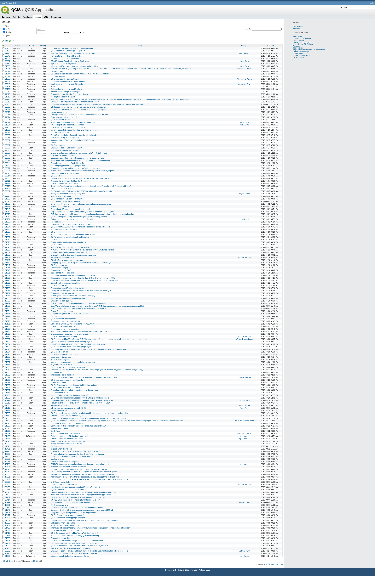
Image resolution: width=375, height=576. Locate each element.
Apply (6, 40)
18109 (7, 464)
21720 (7, 329)
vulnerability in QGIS (59, 405)
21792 (7, 293)
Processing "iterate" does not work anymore (68, 125)
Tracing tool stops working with (63, 97)
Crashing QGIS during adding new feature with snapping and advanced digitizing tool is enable (88, 418)
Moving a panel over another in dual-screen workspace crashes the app (79, 115)
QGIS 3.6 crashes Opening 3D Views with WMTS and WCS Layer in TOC (80, 546)
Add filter (248, 29)
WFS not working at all (60, 505)
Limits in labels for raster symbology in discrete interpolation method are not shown (83, 492)
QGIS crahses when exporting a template (67, 199)
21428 (7, 433)
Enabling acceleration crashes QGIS (65, 433)
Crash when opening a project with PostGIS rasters (71, 224)
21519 (7, 122)
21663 (7, 367)
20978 (7, 553)
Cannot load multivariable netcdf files (65, 283)
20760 (7, 48)
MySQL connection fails (60, 482)
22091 (7, 143)
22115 (7, 115)
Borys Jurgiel (244, 502)
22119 (7, 92)
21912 (7, 245)
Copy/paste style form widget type (64, 484)
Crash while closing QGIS (61, 270)
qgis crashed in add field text (62, 273)
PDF (281, 564)
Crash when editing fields (61, 538)
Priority (43, 45)
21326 (7, 250)
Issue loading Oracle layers (62, 357)
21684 (7, 352)
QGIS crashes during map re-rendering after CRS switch (73, 275)
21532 (7, 495)
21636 (7, 380)
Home (3, 3)
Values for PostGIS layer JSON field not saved (69, 441)
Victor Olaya (244, 61)
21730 (7, 319)
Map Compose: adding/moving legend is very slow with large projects (78, 308)
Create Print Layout (58, 382)
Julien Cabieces (244, 377)
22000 (7, 194)
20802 (7, 459)
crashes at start (57, 71)
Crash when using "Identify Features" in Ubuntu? (70, 94)
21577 (7, 421)
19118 (7, 102)
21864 (7, 268)
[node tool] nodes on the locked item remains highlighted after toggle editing (81, 495)
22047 (7, 155)
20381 (7, 339)
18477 (7, 515)
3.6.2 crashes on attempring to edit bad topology (70, 237)
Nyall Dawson (244, 53)
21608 (7, 398)
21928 (7, 206)
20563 (7, 482)
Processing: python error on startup (65, 329)
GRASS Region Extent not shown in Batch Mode (70, 61)
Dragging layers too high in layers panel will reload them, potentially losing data (82, 263)
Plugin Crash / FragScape (61, 196)
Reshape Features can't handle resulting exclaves (71, 548)
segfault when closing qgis (61, 449)
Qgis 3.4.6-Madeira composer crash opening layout (71, 342)
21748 (7, 314)
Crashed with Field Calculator (62, 155)
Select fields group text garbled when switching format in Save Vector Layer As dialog (84, 520)
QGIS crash (55, 240)
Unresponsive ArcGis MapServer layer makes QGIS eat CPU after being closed (82, 400)
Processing (297, 46)
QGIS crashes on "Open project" (63, 319)
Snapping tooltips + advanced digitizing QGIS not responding (75, 536)
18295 (7, 59)
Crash (53, 143)
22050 (7, 153)
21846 (7, 270)
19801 (7, 505)
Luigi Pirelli (244, 219)
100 (37, 561)
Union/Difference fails (59, 411)
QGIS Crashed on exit (59, 352)
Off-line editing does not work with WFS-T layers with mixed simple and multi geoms (84, 472)
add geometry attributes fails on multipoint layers (70, 556)
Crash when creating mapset (62, 293)
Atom (272, 564)
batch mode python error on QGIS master (67, 84)
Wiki (46, 17)
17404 (7, 467)
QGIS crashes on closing (60, 120)
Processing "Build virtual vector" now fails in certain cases (73, 122)
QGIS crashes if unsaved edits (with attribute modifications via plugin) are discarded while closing (89, 413)
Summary (296, 28)
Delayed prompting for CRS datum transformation (70, 436)
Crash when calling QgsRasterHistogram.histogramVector (74, 255)
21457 (7, 528)
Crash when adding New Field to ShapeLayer (69, 127)
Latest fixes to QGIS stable (303, 44)
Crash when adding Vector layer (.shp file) (67, 148)
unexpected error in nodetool (62, 375)
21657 (7, 362)
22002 (7, 148)
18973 (7, 444)
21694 (7, 344)
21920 (7, 229)
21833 (7, 278)
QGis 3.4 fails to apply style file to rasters (67, 260)
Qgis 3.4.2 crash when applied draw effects (68, 490)
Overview (5, 17)
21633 (7, 382)
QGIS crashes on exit (59, 265)
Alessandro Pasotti (244, 69)
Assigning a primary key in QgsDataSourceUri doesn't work (74, 390)
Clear (14, 40)
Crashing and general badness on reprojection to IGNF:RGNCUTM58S (79, 153)
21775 (7, 53)
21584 (7, 411)
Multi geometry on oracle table (63, 523)
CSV (276, 564)
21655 (7, 372)
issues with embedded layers (62, 257)
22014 (7, 176)
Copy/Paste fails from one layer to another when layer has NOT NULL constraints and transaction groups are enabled (97, 306)
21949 (7, 209)
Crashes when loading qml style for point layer (69, 242)
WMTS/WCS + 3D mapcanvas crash (65, 525)
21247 (7, 370)
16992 (7, 400)
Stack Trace (55, 431)
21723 (7, 334)
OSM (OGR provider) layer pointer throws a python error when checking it (80, 464)
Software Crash (57, 372)
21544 (7, 74)
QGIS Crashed (56, 176)
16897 (7, 189)
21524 (7, 125)
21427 (7, 530)
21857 (7, 275)
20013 (7, 428)
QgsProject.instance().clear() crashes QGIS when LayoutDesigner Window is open (83, 191)
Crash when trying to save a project (65, 138)
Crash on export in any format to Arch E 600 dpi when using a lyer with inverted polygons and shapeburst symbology (97, 370)
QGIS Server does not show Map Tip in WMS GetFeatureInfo (75, 533)
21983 (7, 199)
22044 (7, 163)
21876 (7, 242)
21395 (7, 541)
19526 (7, 518)
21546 (7, 446)
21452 (7, 497)
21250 (7, 456)
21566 (7, 431)
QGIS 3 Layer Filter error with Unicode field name (70, 456)
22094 (7, 120)
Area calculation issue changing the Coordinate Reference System (77, 454)
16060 (7, 523)
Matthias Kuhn (244, 551)
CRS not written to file (59, 393)
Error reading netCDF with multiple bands (67, 288)
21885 (7, 255)
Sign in (371, 3)
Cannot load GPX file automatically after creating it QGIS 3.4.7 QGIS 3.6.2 (80, 178)
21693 (7, 347)
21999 (7, 183)
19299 (7, 395)
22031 (7, 171)
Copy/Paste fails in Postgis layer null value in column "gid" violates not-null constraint (84, 280)
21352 (7, 556)
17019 (7, 472)
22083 (7, 138)
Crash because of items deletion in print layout (69, 334)
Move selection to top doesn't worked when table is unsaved (74, 130)
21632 (7, 385)
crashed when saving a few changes (65, 92)
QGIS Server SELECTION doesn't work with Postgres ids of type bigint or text (81, 227)
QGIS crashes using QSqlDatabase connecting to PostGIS (74, 543)
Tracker (9, 32)
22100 (7, 127)
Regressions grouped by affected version (309, 50)
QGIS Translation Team (244, 421)
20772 (7, 186)
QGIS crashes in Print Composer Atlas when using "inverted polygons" (78, 110)
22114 (7, 117)
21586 (7, 66)
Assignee (245, 45)
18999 (7, 502)
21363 (7, 365)
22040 (7, 150)
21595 (7, 405)
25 (31, 561)
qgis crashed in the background (63, 63)
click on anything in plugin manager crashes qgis (70, 502)
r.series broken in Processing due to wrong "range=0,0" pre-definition (78, 497)
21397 (7, 390)
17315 (7, 469)
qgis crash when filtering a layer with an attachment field (73, 53)
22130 (7, 63)
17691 (7, 477)
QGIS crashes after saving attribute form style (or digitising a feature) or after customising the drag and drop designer (97, 104)
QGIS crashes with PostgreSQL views (66, 79)
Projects (9, 3)
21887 (7, 252)
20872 (7, 377)
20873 (7, 201)
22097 (7, 145)
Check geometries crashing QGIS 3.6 (65, 321)
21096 (7, 130)
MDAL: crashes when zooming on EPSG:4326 (69, 408)
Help (15, 3)
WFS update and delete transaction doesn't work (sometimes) (75, 235)
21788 (7, 306)
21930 (7, 224)
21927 (7, 232)
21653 (7, 375)
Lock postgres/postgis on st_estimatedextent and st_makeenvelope (77, 158)
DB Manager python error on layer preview (68, 166)
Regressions (298, 48)
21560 (7, 416)
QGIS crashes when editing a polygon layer (68, 380)
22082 (7, 135)
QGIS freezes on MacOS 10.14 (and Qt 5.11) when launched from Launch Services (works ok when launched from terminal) (100, 339)
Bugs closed (297, 36)
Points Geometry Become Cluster (64, 229)
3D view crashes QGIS (60, 360)
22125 (7, 99)
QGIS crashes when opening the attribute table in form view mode (77, 507)
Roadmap (27, 17)
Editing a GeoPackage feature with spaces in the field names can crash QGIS (81, 291)
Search (344, 7)
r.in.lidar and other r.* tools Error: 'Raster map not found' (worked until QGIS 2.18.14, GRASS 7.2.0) (89, 479)
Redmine (179, 570)
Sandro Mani (244, 400)
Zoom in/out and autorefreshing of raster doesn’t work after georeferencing (80, 161)
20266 (7, 484)
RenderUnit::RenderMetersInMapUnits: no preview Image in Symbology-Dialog (82, 474)
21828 (7, 303)
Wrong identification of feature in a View (66, 444)
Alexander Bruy (244, 84)
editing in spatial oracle (60, 206)
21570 (7, 423)
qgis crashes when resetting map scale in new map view (73, 362)
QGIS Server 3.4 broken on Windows (65, 201)
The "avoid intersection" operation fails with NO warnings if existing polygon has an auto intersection (90, 528)
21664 (7, 360)
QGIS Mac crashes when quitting (64, 337)
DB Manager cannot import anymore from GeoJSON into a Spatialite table (80, 74)
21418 (7, 533)
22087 (7, 61)
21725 (7, 331)
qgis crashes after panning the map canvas (68, 298)
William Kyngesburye (244, 339)
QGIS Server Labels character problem (66, 530)
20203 (7, 551)
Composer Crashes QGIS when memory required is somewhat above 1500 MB (82, 510)
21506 (7, 513)
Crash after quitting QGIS (61, 268)
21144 (7, 536)
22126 (7, 89)
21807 (7, 235)
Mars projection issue (59, 428)
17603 (7, 454)
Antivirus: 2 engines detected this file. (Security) (69, 181)
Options (8, 36)
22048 (7, 84)
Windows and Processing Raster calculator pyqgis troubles (74, 66)
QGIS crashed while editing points (64, 354)
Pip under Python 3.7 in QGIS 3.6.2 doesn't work (70, 247)
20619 (7, 76)
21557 (7, 426)
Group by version (299, 40)
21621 (7, 388)
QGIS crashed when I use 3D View (64, 150)
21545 (7, 441)
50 (34, 561)
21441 (7, 439)
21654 (7, 311)
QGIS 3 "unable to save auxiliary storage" (67, 515)
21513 (7, 408)
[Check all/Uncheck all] (3, 45)
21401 (7, 543)
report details (56, 222)
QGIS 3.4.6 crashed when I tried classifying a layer (71, 347)
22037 (7, 140)
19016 (7, 492)
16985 (7, 548)
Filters (7, 26)
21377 (7, 546)
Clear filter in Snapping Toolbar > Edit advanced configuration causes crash (81, 204)
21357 (7, 520)
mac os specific (299, 57)
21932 (7, 212)
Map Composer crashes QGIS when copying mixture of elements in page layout (82, 212)
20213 (7, 403)
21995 (7, 196)
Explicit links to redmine (302, 38)
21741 (7, 296)
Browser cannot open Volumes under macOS (69, 252)
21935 (7, 204)
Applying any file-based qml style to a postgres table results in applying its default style (85, 477)
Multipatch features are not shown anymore (68, 416)
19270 (7, 451)
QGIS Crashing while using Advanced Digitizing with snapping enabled (79, 217)
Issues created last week (302, 42)
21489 (7, 436)
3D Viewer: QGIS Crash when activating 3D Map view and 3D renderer (79, 469)
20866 (7, 490)
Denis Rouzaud (244, 257)
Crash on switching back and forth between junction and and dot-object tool (81, 303)
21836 (7, 280)
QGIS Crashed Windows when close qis (66, 388)
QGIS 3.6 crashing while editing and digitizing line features (74, 385)
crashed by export (58, 459)
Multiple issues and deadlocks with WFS (67, 439)
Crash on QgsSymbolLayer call (63, 326)
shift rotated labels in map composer (65, 189)
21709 (7, 166)
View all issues (298, 26)
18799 (7, 301)
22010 (7, 173)
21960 (7, 222)
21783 (7, 288)
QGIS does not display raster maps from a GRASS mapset (74, 553)
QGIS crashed (56, 316)
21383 (7, 538)
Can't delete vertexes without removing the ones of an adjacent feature (79, 426)
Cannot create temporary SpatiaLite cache (67, 163)
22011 (7, 181)
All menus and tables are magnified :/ (65, 117)
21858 (7, 79)
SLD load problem (58, 76)
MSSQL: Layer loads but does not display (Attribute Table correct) (77, 500)
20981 (7, 525)
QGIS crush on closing (60, 145)
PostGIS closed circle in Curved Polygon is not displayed (73, 135)
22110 (7, 94)
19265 (7, 462)
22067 (7, 81)
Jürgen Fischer (244, 194)
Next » (10, 561)
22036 (7, 161)
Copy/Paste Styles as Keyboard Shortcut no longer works (73, 513)
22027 (7, 168)
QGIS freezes (56, 232)
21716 (7, 97)
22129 (7, 51)
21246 (7, 510)
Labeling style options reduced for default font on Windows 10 (75, 487)
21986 (7, 69)
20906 (7, 104)
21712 (7, 337)
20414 (7, 500)
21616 (7, 393)
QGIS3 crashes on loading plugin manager (68, 518)
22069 (7, 107)
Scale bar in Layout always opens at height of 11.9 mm (72, 324)
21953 (7, 110)
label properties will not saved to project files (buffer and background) (78, 107)
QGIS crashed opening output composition (68, 423)
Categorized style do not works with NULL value (70, 314)
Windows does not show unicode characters (68, 467)
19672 (7, 214)
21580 (7, 418)
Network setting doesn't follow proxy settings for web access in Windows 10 (80, 403)
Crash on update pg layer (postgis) (64, 183)
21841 (7, 265)
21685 (7, 354)
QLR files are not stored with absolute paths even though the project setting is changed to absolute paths (92, 214)
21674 (7, 349)
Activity (16, 17)
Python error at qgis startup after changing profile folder (72, 219)
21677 (7, 357)
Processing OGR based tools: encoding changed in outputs (74, 209)
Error (53, 86)
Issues (38, 17)
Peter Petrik (244, 408)
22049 (7, 56)
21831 (7, 286)
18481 (7, 449)
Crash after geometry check (62, 311)
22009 (7, 158)
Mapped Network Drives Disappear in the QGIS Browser (73, 140)
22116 (7, 112)
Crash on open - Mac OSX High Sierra (66, 462)
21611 (7, 260)
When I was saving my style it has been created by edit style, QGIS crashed (80, 331)
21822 (7, 283)
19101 (7, 324)
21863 (7, 257)
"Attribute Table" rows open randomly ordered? (69, 395)
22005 (7, 178)
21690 (7, 342)
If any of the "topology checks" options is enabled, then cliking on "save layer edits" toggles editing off (91, 186)
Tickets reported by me (302, 55)
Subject (141, 45)
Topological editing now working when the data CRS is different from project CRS (83, 278)
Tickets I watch (298, 54)
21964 (7, 227)
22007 (7, 191)
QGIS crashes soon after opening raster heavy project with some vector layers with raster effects (89, 349)
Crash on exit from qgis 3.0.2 (62, 301)
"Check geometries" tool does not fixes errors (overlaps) (73, 296)
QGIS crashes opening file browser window (68, 81)
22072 (7, 132)
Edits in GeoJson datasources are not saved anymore (72, 48)
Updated (270, 45)
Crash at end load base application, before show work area (74, 451)
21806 (7, 298)
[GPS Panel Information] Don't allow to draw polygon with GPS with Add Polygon (82, 250)
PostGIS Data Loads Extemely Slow (65, 59)
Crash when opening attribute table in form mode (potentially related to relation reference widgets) (89, 551)
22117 (7, 71)
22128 (7, 86)
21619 (7, 321)
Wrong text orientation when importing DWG (68, 194)
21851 (7, 273)
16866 (7, 474)
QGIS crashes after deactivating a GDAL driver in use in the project (77, 541)
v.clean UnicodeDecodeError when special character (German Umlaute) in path (82, 171)
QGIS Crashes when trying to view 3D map (68, 367)
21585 (7, 413)
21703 (7, 326)
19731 (7, 219)
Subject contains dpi (301, 52)
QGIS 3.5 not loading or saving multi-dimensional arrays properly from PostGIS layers (84, 377)
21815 (7, 291)
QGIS (16, 9)
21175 (7, 507)
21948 (7, 217)
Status (8, 29)
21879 (7, 263)
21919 (7, 240)
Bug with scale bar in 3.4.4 (61, 365)
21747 (7, 316)
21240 (7, 308)
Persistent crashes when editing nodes (66, 56)
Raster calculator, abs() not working (65, 173)
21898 (7, 247)
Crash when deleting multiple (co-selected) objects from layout (75, 168)
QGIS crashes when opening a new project (68, 51)
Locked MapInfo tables (60, 132)
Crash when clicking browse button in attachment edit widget (75, 102)
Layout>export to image (60, 112)
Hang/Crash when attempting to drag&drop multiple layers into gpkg (78, 344)
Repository (56, 17)
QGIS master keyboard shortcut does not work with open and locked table (80, 398)
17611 (7, 479)
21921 (7, 237)
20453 (7, 487)
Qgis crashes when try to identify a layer (66, 89)
